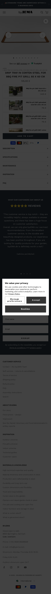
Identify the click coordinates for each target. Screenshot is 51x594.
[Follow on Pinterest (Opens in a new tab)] (18, 567)
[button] (25, 581)
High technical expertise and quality (18, 470)
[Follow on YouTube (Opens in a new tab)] (25, 567)
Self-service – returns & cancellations (19, 371)
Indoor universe (9, 448)
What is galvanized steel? (13, 517)
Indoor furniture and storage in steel (18, 509)
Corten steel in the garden (14, 496)
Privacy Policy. (14, 294)
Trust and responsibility (13, 492)
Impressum (7, 419)
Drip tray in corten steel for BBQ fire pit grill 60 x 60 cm (25, 70)
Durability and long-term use (15, 483)
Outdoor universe (10, 440)
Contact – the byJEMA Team (15, 367)
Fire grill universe (10, 444)
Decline (25, 309)
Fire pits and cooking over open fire (18, 505)
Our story (7, 410)
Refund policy (9, 384)
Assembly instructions (12, 392)
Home (5, 68)
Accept (36, 300)
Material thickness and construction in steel (21, 475)
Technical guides (10, 452)
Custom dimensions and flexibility (17, 487)
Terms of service (10, 375)
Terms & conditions (17, 348)
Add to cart (25, 136)
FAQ (4, 388)
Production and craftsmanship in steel (19, 479)
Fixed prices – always (12, 415)
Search (6, 397)
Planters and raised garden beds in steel (20, 500)
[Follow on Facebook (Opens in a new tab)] (4, 567)
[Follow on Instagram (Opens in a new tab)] (11, 567)
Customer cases (10, 457)
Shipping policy (9, 380)
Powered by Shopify (33, 575)
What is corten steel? (12, 513)
